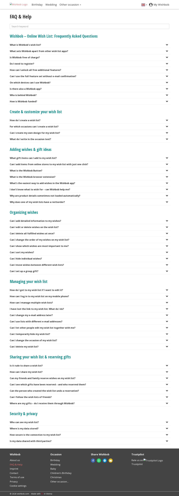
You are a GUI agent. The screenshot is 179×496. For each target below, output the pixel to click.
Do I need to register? (22, 63)
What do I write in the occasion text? (30, 139)
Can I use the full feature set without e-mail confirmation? (43, 76)
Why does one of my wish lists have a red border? (37, 202)
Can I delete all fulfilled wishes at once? (32, 233)
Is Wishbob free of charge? (25, 57)
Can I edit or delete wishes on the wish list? (34, 227)
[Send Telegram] (105, 460)
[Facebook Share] (93, 460)
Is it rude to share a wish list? (26, 365)
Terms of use (17, 477)
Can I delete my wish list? (24, 346)
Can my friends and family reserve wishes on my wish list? (42, 378)
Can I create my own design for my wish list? (35, 132)
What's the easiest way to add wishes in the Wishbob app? (42, 183)
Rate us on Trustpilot (137, 462)
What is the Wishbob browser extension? (32, 176)
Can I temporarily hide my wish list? (30, 334)
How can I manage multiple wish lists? (31, 302)
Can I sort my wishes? (22, 252)
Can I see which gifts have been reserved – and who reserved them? (48, 384)
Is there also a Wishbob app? (26, 88)
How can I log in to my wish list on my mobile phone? (39, 296)
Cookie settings (18, 485)
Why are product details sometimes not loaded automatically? (45, 195)
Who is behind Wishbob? (23, 95)
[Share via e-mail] (110, 460)
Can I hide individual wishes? (26, 258)
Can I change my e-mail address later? (31, 315)
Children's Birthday (61, 473)
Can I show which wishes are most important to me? (39, 246)
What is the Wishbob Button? (26, 170)
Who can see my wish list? (24, 422)
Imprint (14, 468)
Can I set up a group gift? (24, 271)
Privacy (14, 481)
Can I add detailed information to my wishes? (35, 220)
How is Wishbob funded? (23, 101)
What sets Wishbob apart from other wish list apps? (39, 51)
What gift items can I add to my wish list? (33, 158)
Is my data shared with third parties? (30, 441)
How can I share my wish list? (26, 371)
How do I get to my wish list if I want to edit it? (36, 290)
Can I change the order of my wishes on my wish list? (39, 239)
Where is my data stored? (24, 428)
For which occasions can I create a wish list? (34, 126)
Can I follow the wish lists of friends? (31, 397)
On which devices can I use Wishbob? (30, 82)
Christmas (56, 477)
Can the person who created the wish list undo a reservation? (44, 390)
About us (15, 460)
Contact (14, 473)
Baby (53, 468)
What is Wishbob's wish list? (25, 44)
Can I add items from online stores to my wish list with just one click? (49, 164)
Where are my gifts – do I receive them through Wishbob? (42, 403)
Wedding (51, 4)
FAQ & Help (16, 464)
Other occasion (70, 4)
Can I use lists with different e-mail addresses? (36, 321)
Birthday (37, 4)
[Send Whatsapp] (99, 460)
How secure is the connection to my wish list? (35, 434)
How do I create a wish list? (25, 120)
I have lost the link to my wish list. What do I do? (37, 308)
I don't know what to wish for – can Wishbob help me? (40, 189)
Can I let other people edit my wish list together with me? (42, 327)
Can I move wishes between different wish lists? (37, 264)
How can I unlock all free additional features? (35, 70)
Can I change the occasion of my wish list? (33, 340)
